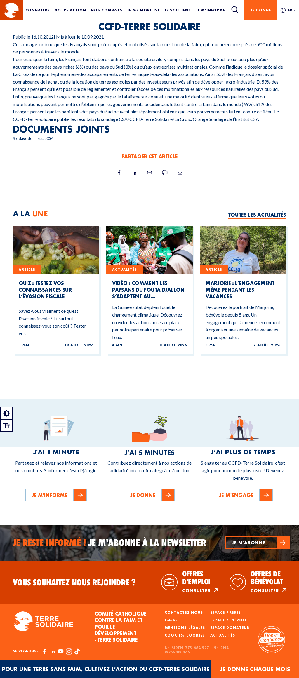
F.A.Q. (171, 620)
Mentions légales (185, 628)
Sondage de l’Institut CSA (234, 119)
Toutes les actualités (257, 215)
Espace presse (225, 613)
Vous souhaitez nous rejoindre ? (74, 582)
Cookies (195, 635)
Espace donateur (229, 628)
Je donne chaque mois (255, 669)
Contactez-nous (184, 613)
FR (290, 10)
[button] (257, 542)
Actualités (222, 635)
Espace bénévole (228, 620)
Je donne (261, 10)
